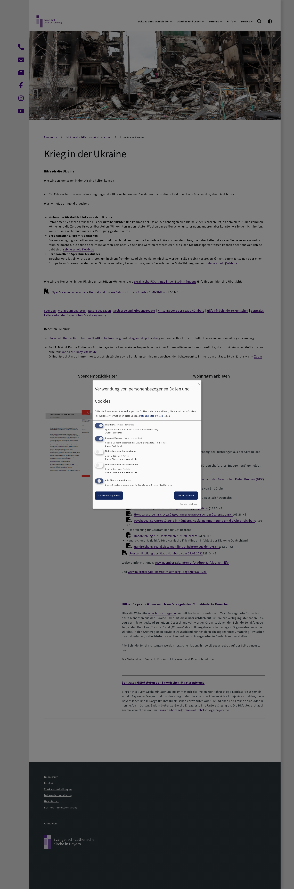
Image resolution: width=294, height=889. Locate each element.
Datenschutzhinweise (151, 415)
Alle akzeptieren (186, 495)
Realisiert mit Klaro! (189, 504)
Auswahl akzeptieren (109, 495)
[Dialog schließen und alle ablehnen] (198, 382)
